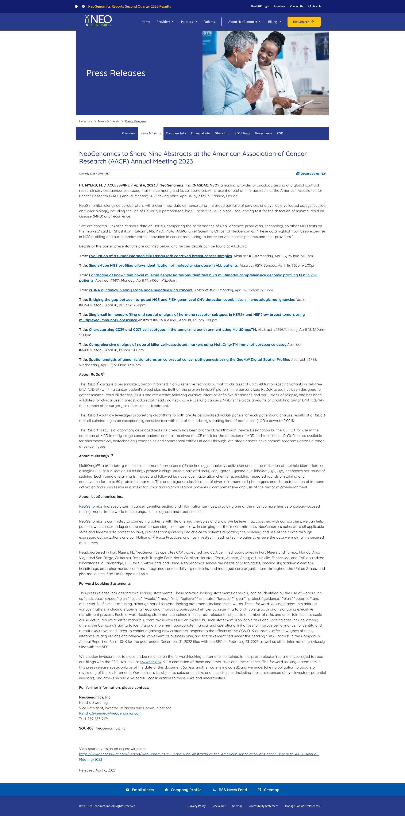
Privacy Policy (197, 806)
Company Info (176, 133)
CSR (280, 133)
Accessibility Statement (263, 806)
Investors (279, 6)
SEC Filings (242, 133)
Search (316, 6)
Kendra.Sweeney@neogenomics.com (110, 713)
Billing (272, 21)
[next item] (83, 6)
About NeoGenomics (243, 21)
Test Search (301, 21)
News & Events (150, 133)
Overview (128, 133)
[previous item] (76, 6)
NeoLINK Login (260, 6)
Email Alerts (140, 789)
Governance (263, 133)
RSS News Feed (230, 789)
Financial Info (200, 133)
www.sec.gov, (151, 661)
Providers (163, 21)
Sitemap (268, 789)
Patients (209, 21)
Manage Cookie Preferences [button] (302, 806)
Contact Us (296, 6)
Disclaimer (218, 806)
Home (146, 21)
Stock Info (222, 133)
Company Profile (183, 789)
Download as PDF (313, 174)
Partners (187, 21)
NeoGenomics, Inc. (94, 506)
